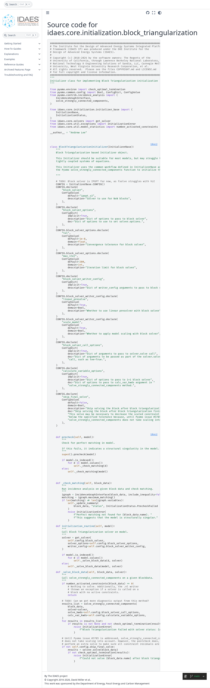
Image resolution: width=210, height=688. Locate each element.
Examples (9, 59)
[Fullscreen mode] (154, 13)
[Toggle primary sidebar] (48, 12)
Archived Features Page (17, 69)
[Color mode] (160, 13)
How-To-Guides (12, 48)
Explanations (11, 53)
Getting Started (12, 43)
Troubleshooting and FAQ (18, 74)
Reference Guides (14, 64)
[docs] (154, 144)
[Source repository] (148, 13)
